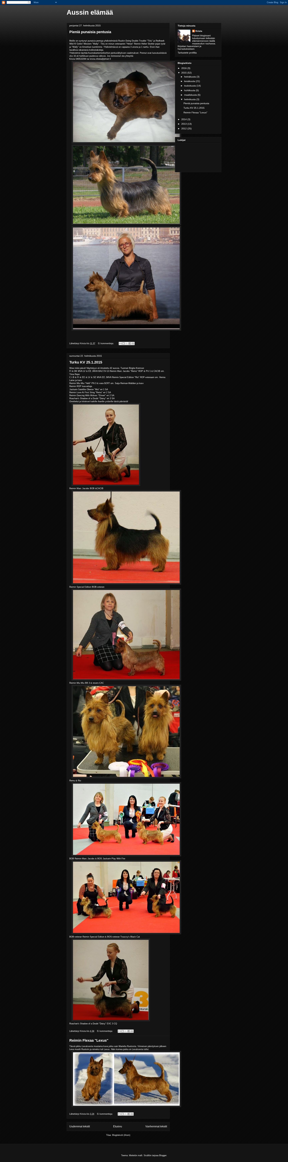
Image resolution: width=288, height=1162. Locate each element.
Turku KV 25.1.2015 (85, 362)
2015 (184, 72)
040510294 (81, 59)
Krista (199, 31)
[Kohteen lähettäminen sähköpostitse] (120, 343)
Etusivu (117, 1126)
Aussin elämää (90, 12)
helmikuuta (190, 99)
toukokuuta (190, 85)
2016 (184, 68)
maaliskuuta (191, 95)
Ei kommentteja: (106, 343)
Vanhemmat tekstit (156, 1126)
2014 (184, 119)
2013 (184, 123)
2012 (184, 128)
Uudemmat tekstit (79, 1126)
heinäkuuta (190, 76)
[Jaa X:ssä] (126, 343)
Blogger (162, 1155)
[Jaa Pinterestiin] (133, 343)
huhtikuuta (190, 90)
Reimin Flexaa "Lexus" (88, 1040)
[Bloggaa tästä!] (123, 343)
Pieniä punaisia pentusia (90, 32)
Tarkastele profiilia (187, 52)
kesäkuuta (190, 81)
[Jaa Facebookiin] (130, 343)
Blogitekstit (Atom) (121, 1135)
